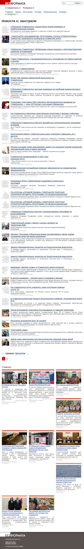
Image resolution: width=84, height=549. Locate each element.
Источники (27, 12)
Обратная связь (10, 542)
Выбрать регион (10, 543)
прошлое (20, 353)
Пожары (63, 12)
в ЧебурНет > (11, 14)
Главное (9, 12)
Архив (18, 12)
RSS (21, 546)
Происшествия (50, 12)
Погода (38, 12)
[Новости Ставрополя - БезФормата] (13, 2)
